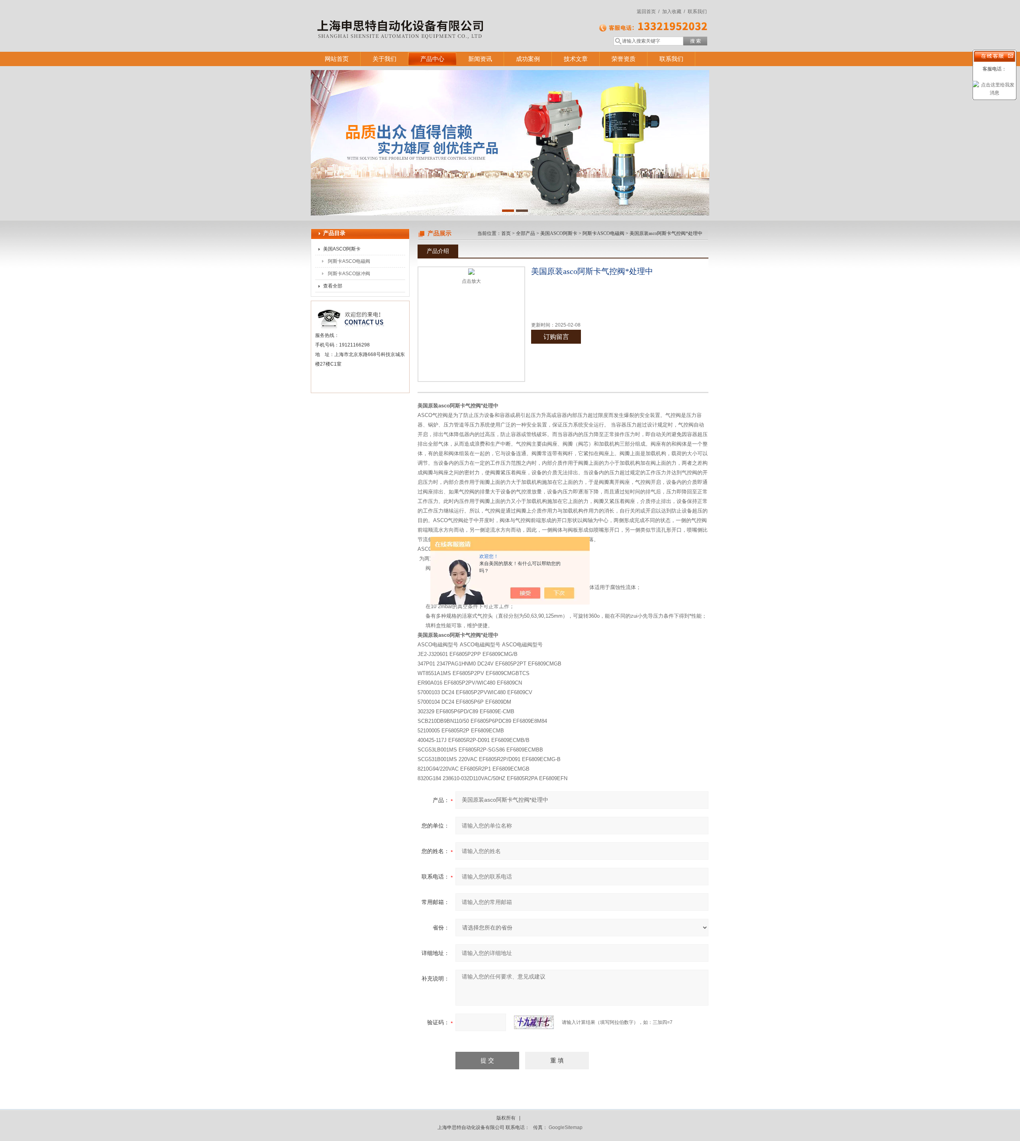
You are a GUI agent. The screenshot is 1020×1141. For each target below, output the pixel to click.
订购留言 (556, 336)
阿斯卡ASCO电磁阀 (349, 261)
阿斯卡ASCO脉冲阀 (349, 273)
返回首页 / (648, 11)
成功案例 (528, 58)
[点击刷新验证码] (534, 1022)
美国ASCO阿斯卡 (342, 249)
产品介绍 (438, 251)
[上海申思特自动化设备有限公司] (426, 18)
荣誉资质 (624, 58)
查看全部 (332, 286)
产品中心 (432, 58)
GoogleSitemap (566, 1127)
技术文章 (576, 58)
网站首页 (337, 58)
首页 (506, 233)
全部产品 (525, 233)
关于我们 (384, 58)
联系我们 (697, 11)
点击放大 (471, 281)
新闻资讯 (480, 58)
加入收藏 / (673, 11)
